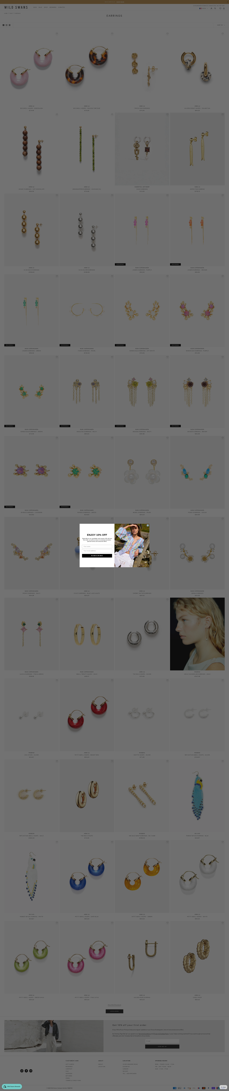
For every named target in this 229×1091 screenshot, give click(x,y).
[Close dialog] (148, 525)
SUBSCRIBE (97, 555)
